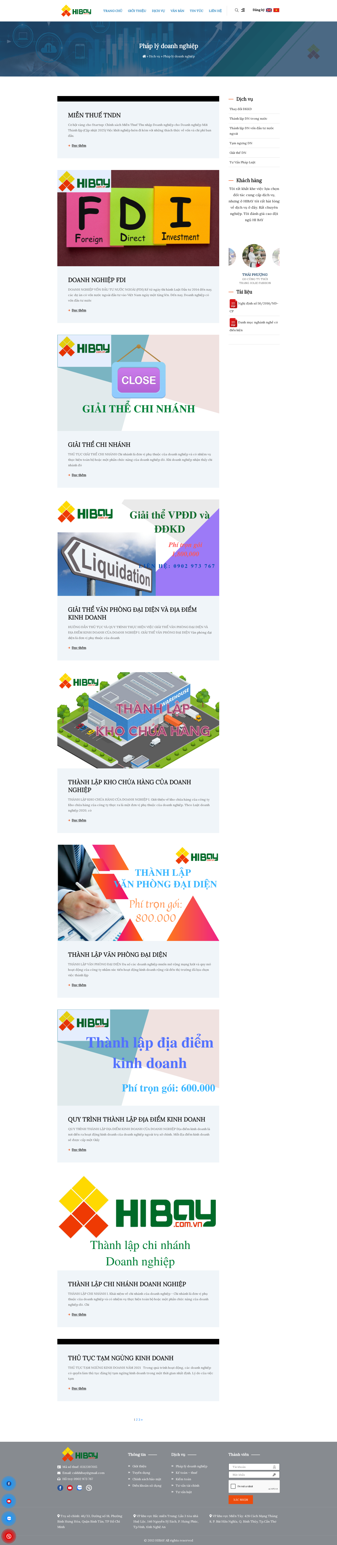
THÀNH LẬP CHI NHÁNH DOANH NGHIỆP (127, 1284)
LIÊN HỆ (215, 11)
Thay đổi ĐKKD (241, 109)
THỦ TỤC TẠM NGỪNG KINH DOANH (121, 1358)
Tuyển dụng (141, 1473)
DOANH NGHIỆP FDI (97, 280)
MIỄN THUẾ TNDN (94, 115)
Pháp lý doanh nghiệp (191, 1466)
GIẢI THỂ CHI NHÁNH (99, 444)
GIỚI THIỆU (137, 11)
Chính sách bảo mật (146, 1479)
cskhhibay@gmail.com (88, 1473)
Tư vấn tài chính (187, 1485)
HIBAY (160, 1540)
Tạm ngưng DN (241, 143)
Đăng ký (258, 10)
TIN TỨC (196, 11)
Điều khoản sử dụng (146, 1485)
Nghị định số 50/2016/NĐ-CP (254, 307)
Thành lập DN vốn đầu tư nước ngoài (252, 130)
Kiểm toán (183, 1479)
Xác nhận (240, 1499)
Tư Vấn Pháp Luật (242, 162)
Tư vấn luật (184, 1492)
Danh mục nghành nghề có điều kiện (254, 326)
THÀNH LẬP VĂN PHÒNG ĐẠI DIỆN (117, 954)
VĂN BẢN (177, 11)
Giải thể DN (238, 153)
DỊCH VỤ (158, 11)
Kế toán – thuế (186, 1473)
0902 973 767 (83, 1479)
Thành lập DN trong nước (248, 118)
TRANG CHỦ (112, 11)
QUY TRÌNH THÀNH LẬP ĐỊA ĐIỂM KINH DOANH (136, 1119)
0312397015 (88, 1467)
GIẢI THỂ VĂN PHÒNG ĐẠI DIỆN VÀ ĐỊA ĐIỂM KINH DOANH (132, 613)
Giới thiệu (139, 1466)
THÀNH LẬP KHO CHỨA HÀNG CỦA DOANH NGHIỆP (129, 786)
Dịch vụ (154, 56)
